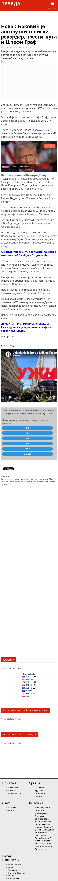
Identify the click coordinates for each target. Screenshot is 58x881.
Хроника (39, 796)
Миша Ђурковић (42, 807)
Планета (12, 807)
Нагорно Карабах (16, 873)
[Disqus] (29, 526)
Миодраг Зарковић (44, 827)
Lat (55, 8)
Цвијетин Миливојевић (41, 812)
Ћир (49, 8)
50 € (27, 443)
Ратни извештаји (11, 858)
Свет (6, 803)
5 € (27, 428)
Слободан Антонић (44, 846)
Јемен (11, 867)
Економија (40, 793)
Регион (11, 810)
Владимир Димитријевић (42, 817)
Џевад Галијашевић (44, 829)
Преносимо (40, 849)
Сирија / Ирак (14, 864)
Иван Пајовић (41, 832)
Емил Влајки (40, 835)
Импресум (13, 787)
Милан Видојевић (43, 840)
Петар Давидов (42, 824)
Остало (11, 875)
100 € (27, 448)
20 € (27, 438)
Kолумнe (36, 803)
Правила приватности (14, 791)
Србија (34, 783)
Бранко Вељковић (43, 821)
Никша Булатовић (43, 843)
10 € (27, 433)
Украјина (12, 870)
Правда (10, 4)
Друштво (39, 790)
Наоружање (13, 878)
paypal (27, 453)
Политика (39, 787)
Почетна (9, 783)
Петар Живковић (43, 838)
